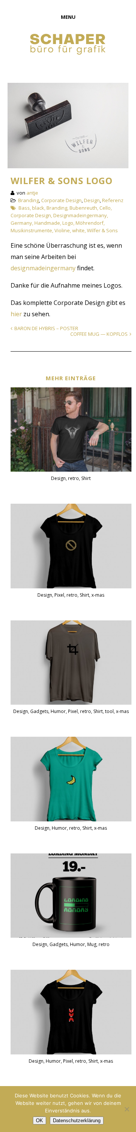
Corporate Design (61, 200)
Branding (28, 200)
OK (39, 1120)
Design (92, 200)
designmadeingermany (43, 268)
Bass (24, 207)
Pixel (59, 595)
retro (73, 478)
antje (32, 192)
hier (16, 314)
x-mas (97, 595)
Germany (21, 222)
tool (109, 711)
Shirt (86, 478)
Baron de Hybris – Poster (46, 328)
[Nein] (126, 1109)
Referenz (113, 200)
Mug (91, 944)
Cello (105, 207)
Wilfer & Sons (102, 230)
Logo (67, 222)
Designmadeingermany (80, 215)
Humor (58, 711)
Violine (62, 230)
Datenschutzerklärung (76, 1120)
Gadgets (39, 711)
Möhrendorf (90, 222)
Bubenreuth (83, 207)
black (38, 207)
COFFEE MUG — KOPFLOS (99, 334)
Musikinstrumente (31, 230)
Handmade (47, 222)
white (78, 230)
